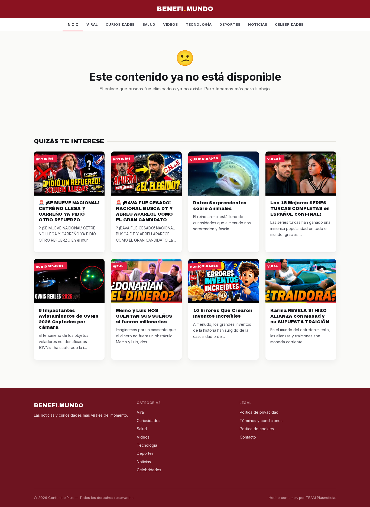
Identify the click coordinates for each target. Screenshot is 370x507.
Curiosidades (120, 24)
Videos (170, 24)
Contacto (248, 437)
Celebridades (289, 24)
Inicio (72, 24)
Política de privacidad (259, 412)
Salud (148, 24)
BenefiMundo (185, 8)
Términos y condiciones (261, 420)
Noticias (257, 24)
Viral (92, 24)
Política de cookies (257, 428)
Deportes (229, 24)
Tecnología (199, 24)
